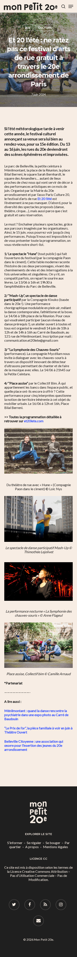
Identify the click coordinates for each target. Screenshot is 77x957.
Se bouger (53, 843)
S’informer (14, 843)
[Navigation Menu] (70, 6)
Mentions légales (55, 847)
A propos (32, 847)
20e (28, 27)
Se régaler (34, 843)
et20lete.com (33, 421)
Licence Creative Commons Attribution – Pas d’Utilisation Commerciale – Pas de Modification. (40, 875)
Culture (45, 27)
